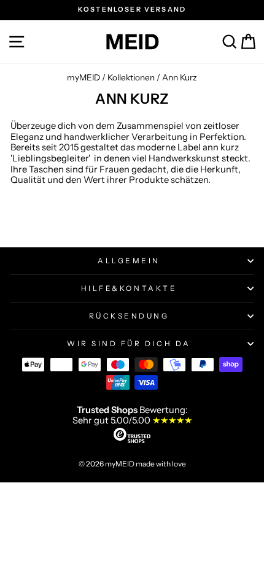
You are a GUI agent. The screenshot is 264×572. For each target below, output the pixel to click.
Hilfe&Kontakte (129, 288)
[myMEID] (132, 42)
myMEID (83, 77)
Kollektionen (131, 77)
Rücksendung (129, 316)
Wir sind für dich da (129, 343)
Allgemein (129, 261)
